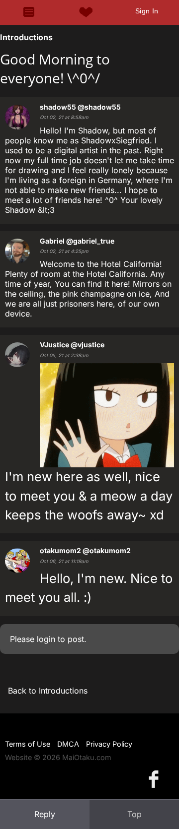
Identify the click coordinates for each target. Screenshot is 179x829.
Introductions (26, 37)
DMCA (68, 744)
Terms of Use (27, 744)
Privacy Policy (109, 744)
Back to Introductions (48, 691)
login (46, 639)
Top (134, 814)
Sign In (147, 11)
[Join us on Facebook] (156, 778)
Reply (44, 814)
